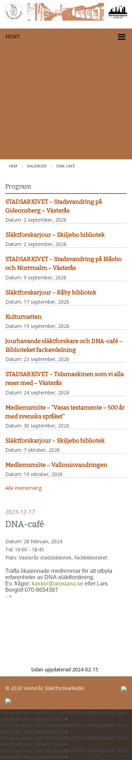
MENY (12, 37)
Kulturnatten (23, 316)
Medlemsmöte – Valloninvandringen (56, 464)
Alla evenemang (23, 487)
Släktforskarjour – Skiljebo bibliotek (55, 234)
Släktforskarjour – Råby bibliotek (50, 292)
